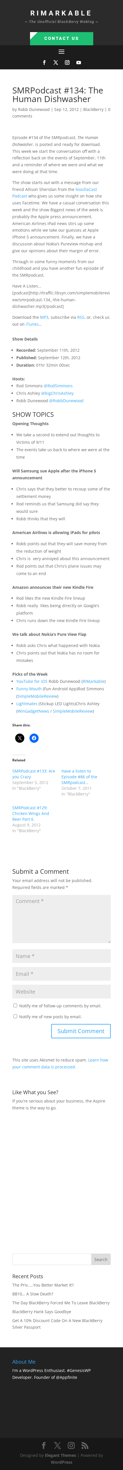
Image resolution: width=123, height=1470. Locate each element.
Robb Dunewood (34, 109)
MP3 (44, 317)
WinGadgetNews (33, 711)
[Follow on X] (55, 62)
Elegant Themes (60, 1455)
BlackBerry (93, 109)
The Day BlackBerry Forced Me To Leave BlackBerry (61, 1302)
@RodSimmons (58, 385)
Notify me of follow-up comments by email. (60, 1005)
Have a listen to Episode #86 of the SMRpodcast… (79, 776)
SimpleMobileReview (37, 696)
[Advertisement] (61, 1181)
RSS (80, 317)
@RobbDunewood (66, 400)
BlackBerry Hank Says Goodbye (41, 1311)
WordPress (61, 1462)
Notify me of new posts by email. (50, 1016)
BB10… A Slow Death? (32, 1294)
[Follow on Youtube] (78, 62)
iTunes (32, 324)
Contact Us (61, 38)
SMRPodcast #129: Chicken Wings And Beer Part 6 (30, 813)
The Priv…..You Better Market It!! (43, 1285)
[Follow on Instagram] (67, 62)
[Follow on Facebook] (44, 62)
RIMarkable (93, 681)
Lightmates (26, 703)
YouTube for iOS (31, 681)
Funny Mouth (29, 688)
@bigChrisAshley (57, 393)
